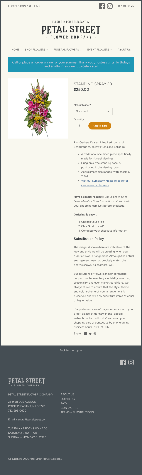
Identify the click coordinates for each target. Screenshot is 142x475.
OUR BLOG (68, 399)
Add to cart (100, 125)
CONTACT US (69, 408)
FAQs (64, 403)
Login (12, 6)
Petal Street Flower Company (45, 458)
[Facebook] (102, 5)
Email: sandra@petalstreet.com (27, 419)
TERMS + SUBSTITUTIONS (77, 412)
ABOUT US (67, 394)
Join (22, 6)
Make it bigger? (82, 104)
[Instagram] (110, 5)
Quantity (79, 119)
